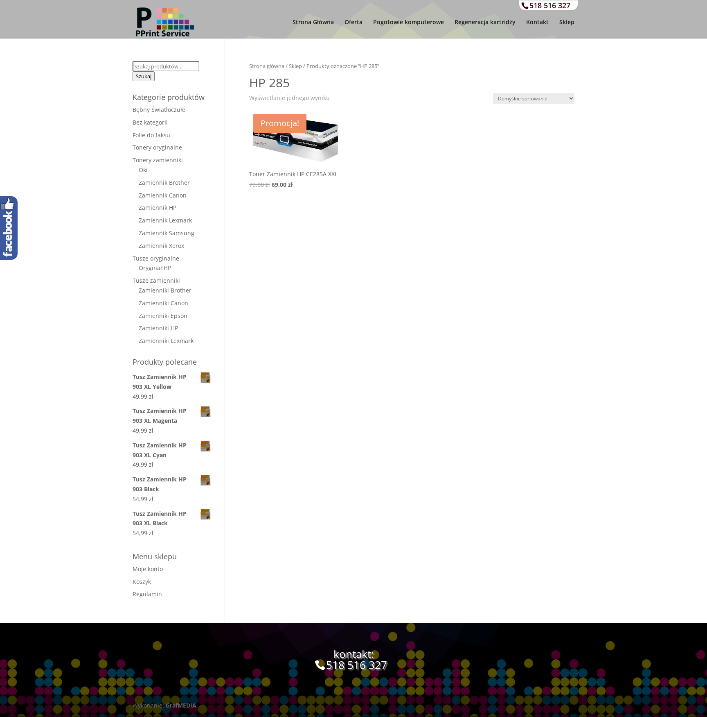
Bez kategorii (150, 122)
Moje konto (148, 569)
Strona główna (266, 66)
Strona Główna (313, 22)
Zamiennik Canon (163, 195)
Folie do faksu (151, 135)
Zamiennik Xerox (161, 246)
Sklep (566, 22)
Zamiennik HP (157, 207)
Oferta (353, 22)
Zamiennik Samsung (166, 233)
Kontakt (537, 22)
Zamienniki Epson (163, 316)
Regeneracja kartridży (485, 22)
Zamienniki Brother (165, 290)
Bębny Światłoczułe (159, 109)
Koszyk (142, 581)
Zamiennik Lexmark (165, 220)
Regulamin (147, 594)
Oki (143, 170)
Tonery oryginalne (157, 147)
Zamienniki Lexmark (166, 341)
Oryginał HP (155, 268)
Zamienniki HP (158, 328)
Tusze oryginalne (156, 258)
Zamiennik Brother (164, 182)
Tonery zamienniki (158, 160)
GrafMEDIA (181, 705)
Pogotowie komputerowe (408, 22)
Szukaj (143, 76)
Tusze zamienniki (156, 280)
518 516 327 (549, 5)
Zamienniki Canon (163, 303)
